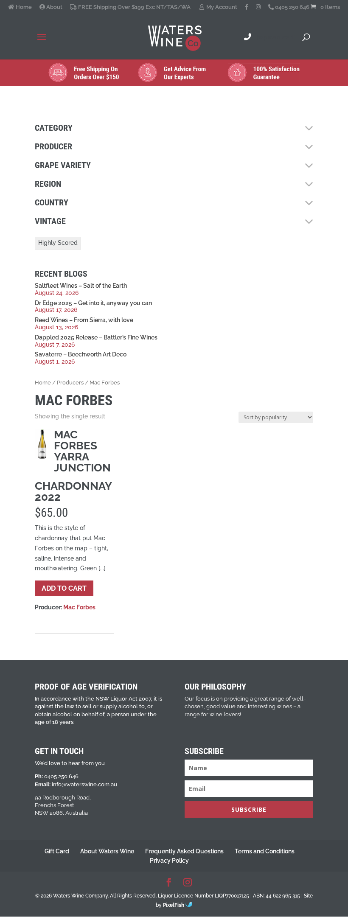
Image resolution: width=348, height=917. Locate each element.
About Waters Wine (107, 851)
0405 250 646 (291, 7)
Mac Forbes (79, 607)
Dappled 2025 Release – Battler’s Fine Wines (96, 337)
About (53, 7)
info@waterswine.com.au (84, 784)
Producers (70, 382)
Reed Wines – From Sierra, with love (84, 320)
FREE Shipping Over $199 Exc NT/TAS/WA (134, 7)
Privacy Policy (169, 860)
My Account (221, 7)
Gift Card (57, 851)
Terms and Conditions (265, 851)
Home (23, 7)
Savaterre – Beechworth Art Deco (80, 354)
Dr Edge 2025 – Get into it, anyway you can (93, 303)
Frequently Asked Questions (184, 851)
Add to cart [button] (64, 588)
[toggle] (309, 128)
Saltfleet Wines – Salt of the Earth (81, 285)
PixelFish (174, 905)
